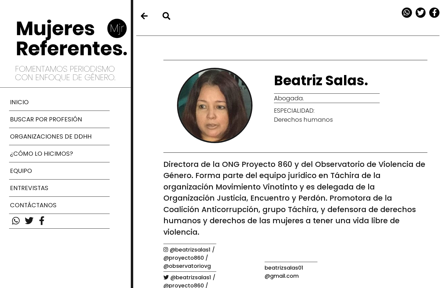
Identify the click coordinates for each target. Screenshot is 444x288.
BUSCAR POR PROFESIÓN (46, 119)
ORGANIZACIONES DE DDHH (51, 136)
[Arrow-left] (144, 16)
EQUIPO (21, 171)
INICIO (19, 102)
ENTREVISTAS (29, 188)
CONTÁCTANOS (33, 205)
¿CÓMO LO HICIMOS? (41, 153)
